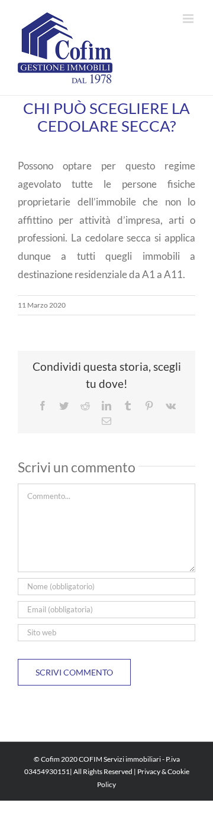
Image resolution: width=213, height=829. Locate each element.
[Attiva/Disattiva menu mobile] (189, 18)
